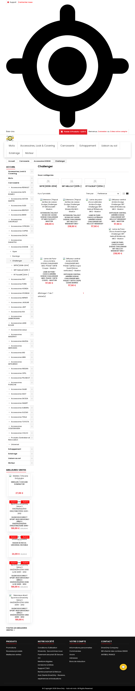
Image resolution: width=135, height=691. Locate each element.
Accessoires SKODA (19, 398)
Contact (106, 641)
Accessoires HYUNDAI (20, 293)
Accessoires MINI (18, 357)
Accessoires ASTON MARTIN (18, 200)
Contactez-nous (25, 2)
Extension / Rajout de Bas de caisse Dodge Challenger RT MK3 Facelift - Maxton (49, 217)
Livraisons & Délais (46, 665)
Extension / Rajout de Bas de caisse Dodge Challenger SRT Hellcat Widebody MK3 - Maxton (72, 220)
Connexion (102, 131)
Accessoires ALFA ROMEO (17, 193)
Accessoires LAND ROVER (17, 324)
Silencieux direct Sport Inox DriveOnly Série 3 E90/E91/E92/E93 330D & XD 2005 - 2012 (19, 580)
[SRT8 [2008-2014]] (48, 181)
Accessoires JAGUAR (20, 302)
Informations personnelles (80, 647)
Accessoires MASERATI (15, 335)
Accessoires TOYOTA (20, 421)
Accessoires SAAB (19, 389)
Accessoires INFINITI (19, 298)
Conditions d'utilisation (47, 647)
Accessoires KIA (18, 311)
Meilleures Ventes (16, 469)
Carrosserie (13, 183)
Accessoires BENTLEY (20, 210)
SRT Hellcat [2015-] (22, 270)
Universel (15, 444)
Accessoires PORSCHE (15, 383)
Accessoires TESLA (19, 417)
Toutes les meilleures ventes (16, 629)
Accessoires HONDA (19, 288)
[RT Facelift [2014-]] (95, 181)
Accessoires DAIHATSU (15, 241)
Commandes (75, 651)
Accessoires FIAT (18, 279)
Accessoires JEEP (18, 307)
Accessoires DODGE (19, 247)
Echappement (14, 449)
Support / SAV (44, 668)
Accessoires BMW (18, 215)
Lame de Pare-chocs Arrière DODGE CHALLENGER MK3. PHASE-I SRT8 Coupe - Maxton (49, 276)
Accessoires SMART (19, 403)
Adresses (73, 658)
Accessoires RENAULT (20, 187)
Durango (16, 256)
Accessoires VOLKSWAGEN (15, 427)
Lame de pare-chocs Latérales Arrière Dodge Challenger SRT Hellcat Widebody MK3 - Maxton (95, 220)
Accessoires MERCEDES (15, 347)
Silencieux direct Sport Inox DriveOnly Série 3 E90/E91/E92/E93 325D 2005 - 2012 (19, 612)
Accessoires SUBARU (20, 408)
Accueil (10, 166)
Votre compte (77, 641)
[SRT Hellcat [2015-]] (71, 181)
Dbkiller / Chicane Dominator (19, 483)
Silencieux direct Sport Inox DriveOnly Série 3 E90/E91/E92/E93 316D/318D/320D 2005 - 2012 (19, 522)
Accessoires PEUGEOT (20, 378)
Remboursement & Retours (49, 671)
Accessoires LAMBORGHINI (15, 317)
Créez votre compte (118, 131)
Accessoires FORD (19, 284)
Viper (14, 251)
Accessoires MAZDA (19, 341)
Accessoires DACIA (19, 235)
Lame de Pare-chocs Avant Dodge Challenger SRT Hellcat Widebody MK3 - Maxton (117, 247)
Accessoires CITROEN (20, 226)
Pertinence (109, 193)
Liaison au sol (14, 458)
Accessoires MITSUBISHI (15, 363)
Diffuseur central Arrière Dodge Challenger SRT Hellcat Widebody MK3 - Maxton (117, 217)
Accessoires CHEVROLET (15, 220)
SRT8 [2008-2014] (21, 265)
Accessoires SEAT (18, 394)
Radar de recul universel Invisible (19, 544)
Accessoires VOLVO (19, 433)
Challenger (17, 260)
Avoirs (72, 654)
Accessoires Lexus (19, 330)
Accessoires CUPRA (19, 231)
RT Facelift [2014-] (21, 274)
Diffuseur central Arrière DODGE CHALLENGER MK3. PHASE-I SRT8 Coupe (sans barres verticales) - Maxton (72, 280)
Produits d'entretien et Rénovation (19, 438)
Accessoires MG (18, 352)
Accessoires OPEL (18, 373)
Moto (10, 178)
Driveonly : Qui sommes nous (50, 651)
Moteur (11, 463)
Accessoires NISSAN (19, 368)
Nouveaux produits (14, 651)
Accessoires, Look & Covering (17, 172)
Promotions (11, 647)
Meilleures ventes (13, 654)
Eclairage (12, 453)
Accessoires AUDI (18, 205)
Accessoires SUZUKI (19, 412)
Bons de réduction (77, 661)
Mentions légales (45, 661)
